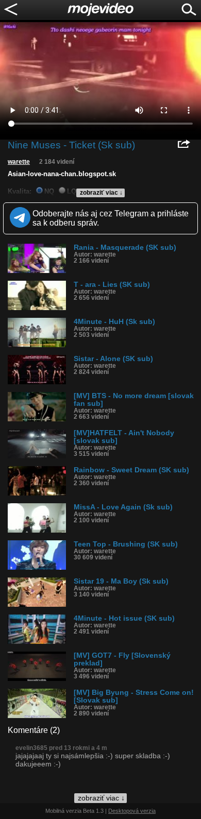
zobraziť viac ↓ (101, 192)
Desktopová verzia (132, 811)
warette (19, 162)
